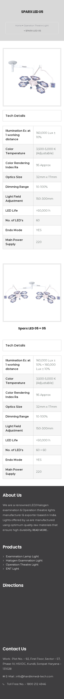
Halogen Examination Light (24, 560)
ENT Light (12, 568)
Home (18, 25)
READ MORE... (40, 530)
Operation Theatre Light (36, 25)
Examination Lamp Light (22, 556)
